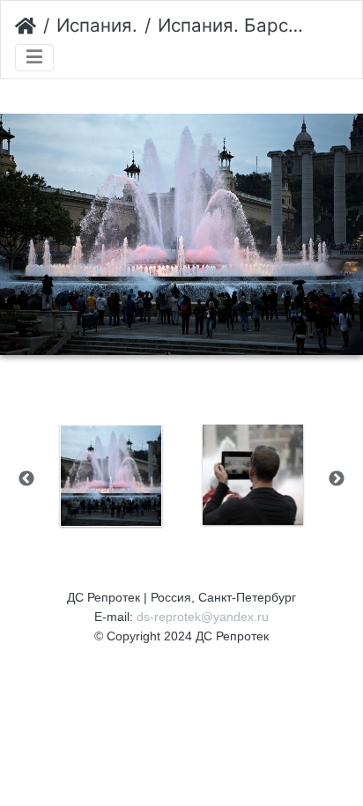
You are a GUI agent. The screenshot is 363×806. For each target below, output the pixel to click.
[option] (111, 475)
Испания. (96, 25)
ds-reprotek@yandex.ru (203, 617)
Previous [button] (26, 479)
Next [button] (336, 479)
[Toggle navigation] (34, 57)
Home (25, 26)
